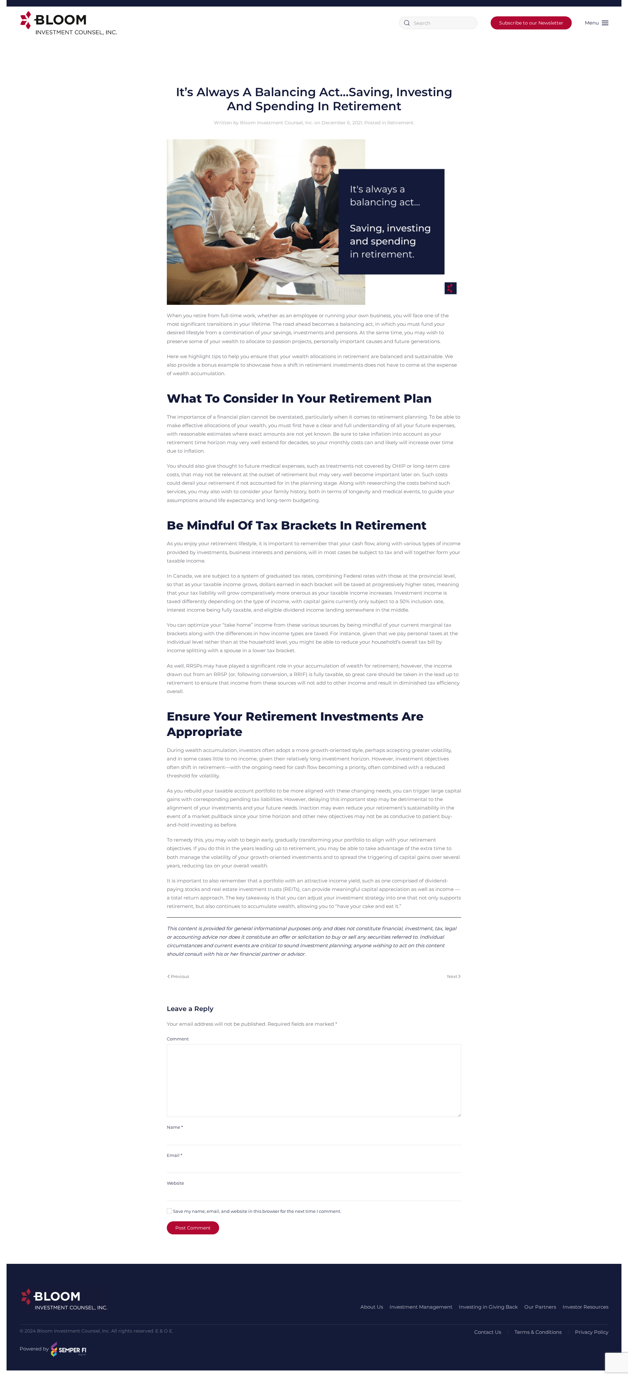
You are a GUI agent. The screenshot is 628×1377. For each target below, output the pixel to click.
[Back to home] (69, 23)
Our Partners (540, 1307)
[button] (596, 23)
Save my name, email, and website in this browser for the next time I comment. (256, 1211)
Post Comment (193, 1228)
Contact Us (487, 1332)
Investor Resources (585, 1307)
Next (452, 976)
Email (174, 1155)
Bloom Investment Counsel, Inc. (276, 123)
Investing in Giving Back (488, 1307)
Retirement (400, 123)
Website (175, 1183)
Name (175, 1127)
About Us (371, 1307)
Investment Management (421, 1307)
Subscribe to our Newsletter (531, 23)
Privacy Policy (591, 1332)
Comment (178, 1038)
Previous (180, 976)
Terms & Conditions (538, 1332)
